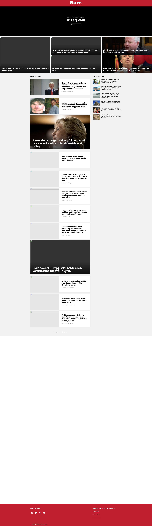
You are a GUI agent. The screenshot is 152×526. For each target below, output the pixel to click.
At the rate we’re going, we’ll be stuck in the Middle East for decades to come (74, 283)
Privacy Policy (96, 514)
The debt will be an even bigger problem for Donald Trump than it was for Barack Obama (74, 212)
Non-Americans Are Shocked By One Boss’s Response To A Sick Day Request (111, 109)
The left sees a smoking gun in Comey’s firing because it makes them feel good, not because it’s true (74, 177)
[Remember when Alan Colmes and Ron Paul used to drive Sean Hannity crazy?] (44, 302)
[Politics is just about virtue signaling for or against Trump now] (76, 64)
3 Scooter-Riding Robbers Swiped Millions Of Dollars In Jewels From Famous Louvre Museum (110, 102)
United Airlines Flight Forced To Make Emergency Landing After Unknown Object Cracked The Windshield (110, 96)
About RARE (96, 511)
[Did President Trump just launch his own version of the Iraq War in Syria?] (60, 257)
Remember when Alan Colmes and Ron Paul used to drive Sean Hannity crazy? (74, 300)
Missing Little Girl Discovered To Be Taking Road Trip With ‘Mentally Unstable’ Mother (111, 88)
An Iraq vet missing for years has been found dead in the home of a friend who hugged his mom (74, 105)
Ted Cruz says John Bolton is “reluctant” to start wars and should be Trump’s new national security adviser (74, 318)
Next (64, 332)
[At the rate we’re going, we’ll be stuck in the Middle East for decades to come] (44, 284)
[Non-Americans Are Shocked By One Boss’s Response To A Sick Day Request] (96, 110)
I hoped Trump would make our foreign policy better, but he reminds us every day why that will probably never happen (74, 86)
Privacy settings (97, 518)
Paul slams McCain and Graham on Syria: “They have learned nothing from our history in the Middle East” (74, 195)
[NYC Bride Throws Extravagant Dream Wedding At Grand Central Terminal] (96, 117)
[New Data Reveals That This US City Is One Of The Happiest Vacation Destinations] (96, 81)
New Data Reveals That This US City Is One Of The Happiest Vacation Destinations (110, 81)
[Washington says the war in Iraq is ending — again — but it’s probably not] (25, 55)
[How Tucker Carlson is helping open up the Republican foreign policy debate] (44, 160)
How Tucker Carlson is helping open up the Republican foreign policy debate (74, 158)
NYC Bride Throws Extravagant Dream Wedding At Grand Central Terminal (111, 116)
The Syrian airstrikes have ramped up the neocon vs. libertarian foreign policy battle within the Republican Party (74, 229)
